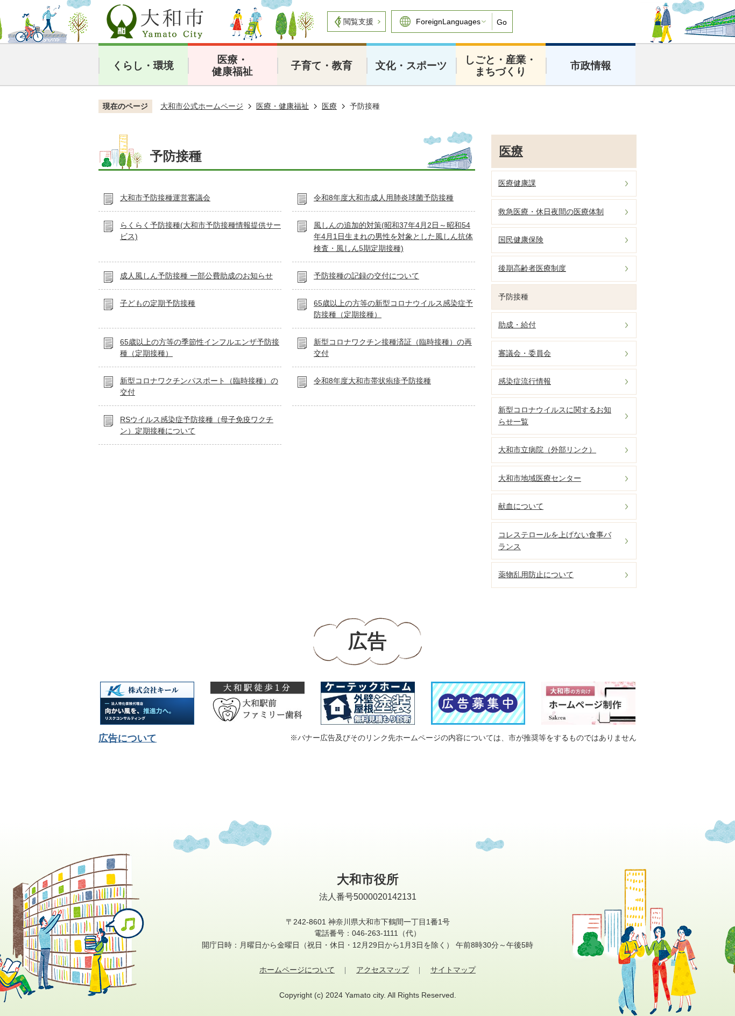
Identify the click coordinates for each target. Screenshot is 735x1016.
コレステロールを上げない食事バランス (554, 540)
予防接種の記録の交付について (366, 275)
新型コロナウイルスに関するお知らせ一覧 (554, 415)
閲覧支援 (358, 21)
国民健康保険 (520, 239)
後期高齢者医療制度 (532, 268)
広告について (127, 738)
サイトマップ (453, 969)
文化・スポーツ (411, 65)
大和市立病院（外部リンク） (547, 449)
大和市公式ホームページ (201, 106)
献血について (520, 506)
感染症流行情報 (524, 381)
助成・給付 (517, 324)
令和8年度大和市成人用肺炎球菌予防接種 (384, 197)
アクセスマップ (382, 969)
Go (502, 22)
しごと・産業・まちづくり (500, 65)
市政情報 (590, 65)
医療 (329, 106)
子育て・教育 (321, 65)
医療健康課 (517, 183)
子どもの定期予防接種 (157, 303)
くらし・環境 (143, 65)
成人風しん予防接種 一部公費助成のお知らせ (196, 275)
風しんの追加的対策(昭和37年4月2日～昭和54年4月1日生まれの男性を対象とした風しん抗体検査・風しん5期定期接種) (393, 237)
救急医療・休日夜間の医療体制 (551, 211)
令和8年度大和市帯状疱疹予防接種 (372, 380)
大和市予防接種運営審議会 (165, 197)
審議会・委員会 (524, 353)
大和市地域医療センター (539, 478)
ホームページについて (297, 969)
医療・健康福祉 (232, 65)
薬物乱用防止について (536, 574)
